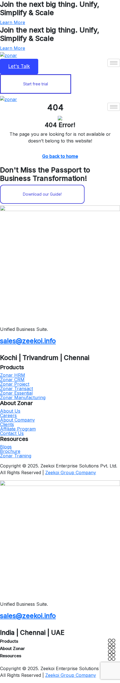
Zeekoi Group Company (70, 472)
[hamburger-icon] (113, 63)
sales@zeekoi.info (28, 341)
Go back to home (60, 156)
